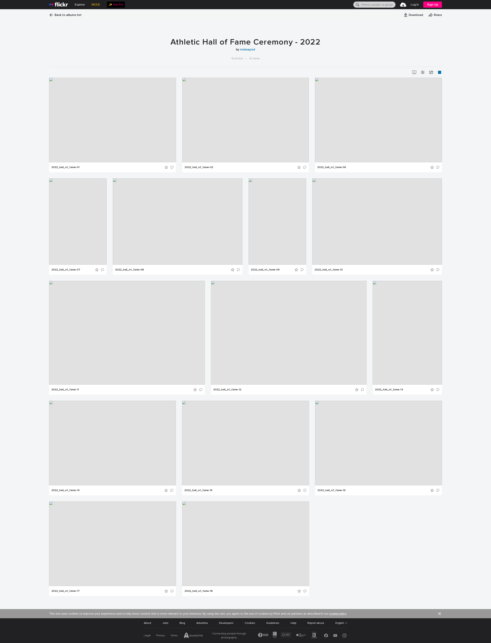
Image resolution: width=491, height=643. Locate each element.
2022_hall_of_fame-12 (227, 389)
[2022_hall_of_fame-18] (245, 543)
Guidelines (272, 623)
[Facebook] (326, 635)
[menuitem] (115, 4)
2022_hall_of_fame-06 (331, 167)
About (147, 623)
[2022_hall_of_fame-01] (112, 120)
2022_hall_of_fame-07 (65, 269)
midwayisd (247, 49)
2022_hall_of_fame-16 (331, 490)
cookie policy (337, 614)
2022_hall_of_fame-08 (129, 269)
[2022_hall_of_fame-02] (245, 120)
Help (293, 623)
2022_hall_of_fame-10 (329, 269)
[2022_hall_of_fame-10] (377, 221)
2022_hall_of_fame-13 (389, 389)
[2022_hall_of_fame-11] (127, 333)
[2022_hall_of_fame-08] (177, 221)
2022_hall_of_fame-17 (65, 591)
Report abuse (315, 623)
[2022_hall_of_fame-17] (112, 543)
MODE (96, 5)
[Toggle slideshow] (414, 72)
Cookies (250, 623)
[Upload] (403, 5)
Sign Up (432, 5)
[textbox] (378, 5)
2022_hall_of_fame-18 (199, 591)
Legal (147, 635)
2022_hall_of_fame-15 (198, 490)
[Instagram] (344, 635)
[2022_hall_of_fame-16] (378, 443)
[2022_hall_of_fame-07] (78, 221)
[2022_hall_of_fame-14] (112, 443)
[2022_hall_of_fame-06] (378, 120)
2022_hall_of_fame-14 (65, 490)
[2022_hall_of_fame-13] (407, 333)
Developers (226, 623)
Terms (174, 635)
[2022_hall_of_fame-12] (289, 333)
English (339, 623)
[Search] (357, 5)
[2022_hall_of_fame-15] (245, 443)
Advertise (202, 623)
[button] (413, 15)
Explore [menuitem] (80, 5)
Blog (182, 623)
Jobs (165, 623)
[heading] (58, 4)
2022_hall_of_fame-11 (65, 389)
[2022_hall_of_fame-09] (277, 221)
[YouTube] (335, 635)
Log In (415, 5)
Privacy (160, 635)
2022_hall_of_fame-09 (265, 269)
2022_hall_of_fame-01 (65, 167)
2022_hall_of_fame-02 (199, 167)
